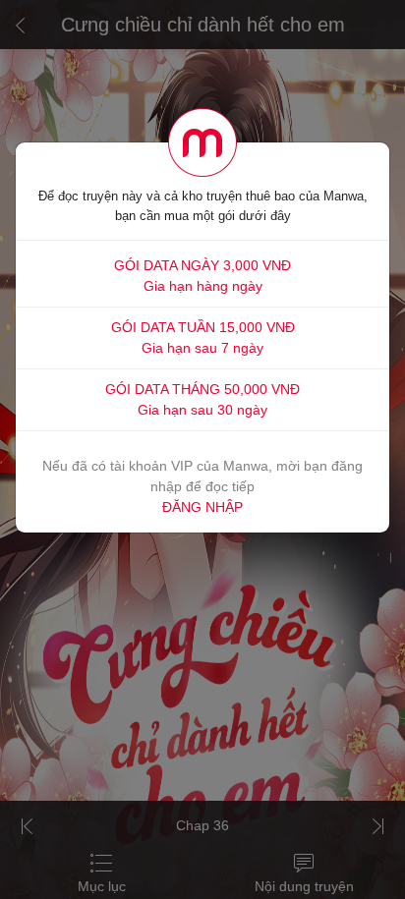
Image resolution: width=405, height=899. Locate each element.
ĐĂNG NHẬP (202, 507)
